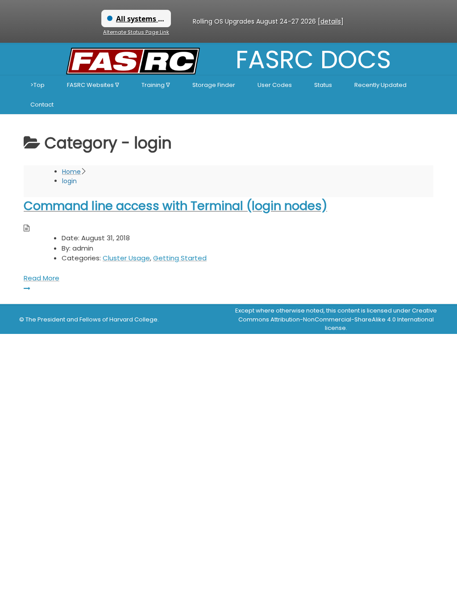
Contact (42, 104)
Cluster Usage (126, 258)
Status (323, 85)
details (330, 21)
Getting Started (180, 258)
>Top (37, 85)
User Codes (275, 85)
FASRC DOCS (313, 59)
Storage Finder (213, 85)
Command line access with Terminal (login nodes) (175, 206)
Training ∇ (155, 85)
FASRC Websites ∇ (93, 85)
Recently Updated (380, 85)
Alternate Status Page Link (136, 32)
